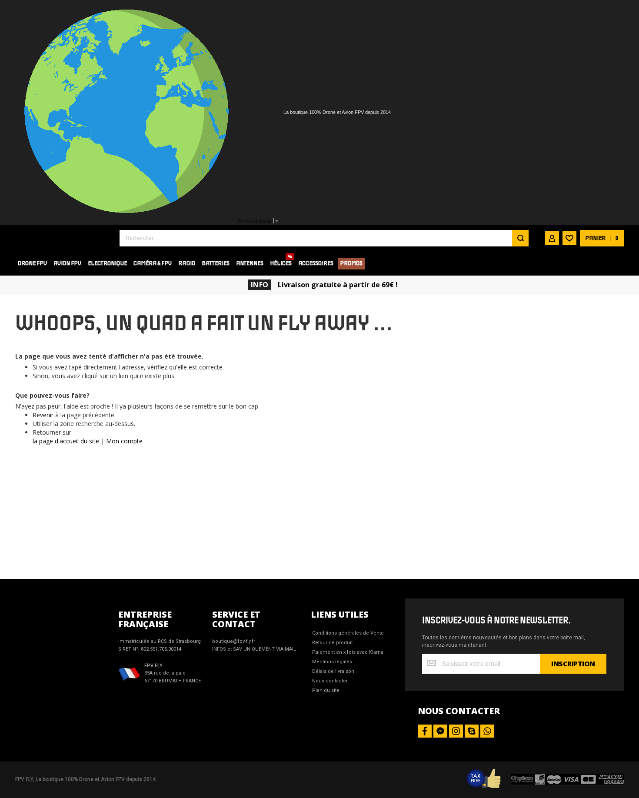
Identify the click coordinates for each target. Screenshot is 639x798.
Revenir (43, 415)
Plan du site (325, 690)
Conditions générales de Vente (348, 633)
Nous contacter (330, 681)
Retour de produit (332, 642)
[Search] (520, 238)
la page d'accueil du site (66, 441)
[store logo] (61, 237)
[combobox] (324, 238)
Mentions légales (332, 662)
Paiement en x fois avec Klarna (347, 652)
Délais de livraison (333, 671)
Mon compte (124, 441)
